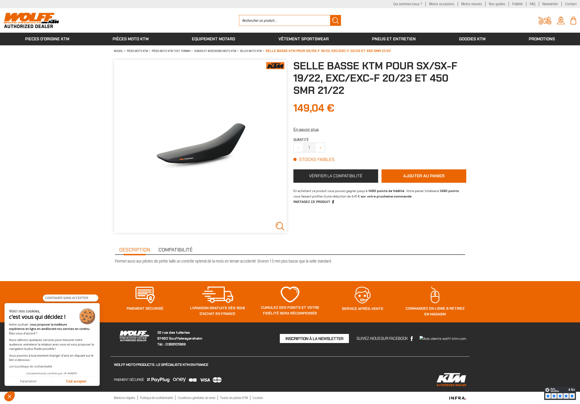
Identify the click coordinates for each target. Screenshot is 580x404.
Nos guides (497, 4)
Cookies (258, 398)
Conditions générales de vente (196, 398)
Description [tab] (134, 249)
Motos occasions (441, 4)
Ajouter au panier (424, 176)
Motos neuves (471, 4)
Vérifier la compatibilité (335, 176)
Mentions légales (124, 398)
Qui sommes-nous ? (407, 4)
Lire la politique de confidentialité (30, 366)
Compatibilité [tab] (175, 249)
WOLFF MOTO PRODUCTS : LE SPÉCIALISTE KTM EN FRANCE (161, 364)
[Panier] (573, 20)
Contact (571, 4)
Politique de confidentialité (156, 398)
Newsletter (550, 4)
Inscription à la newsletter (314, 338)
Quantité (301, 140)
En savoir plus (306, 129)
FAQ (532, 4)
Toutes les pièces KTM (234, 398)
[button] (9, 396)
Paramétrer (28, 381)
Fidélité (517, 4)
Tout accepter (76, 381)
